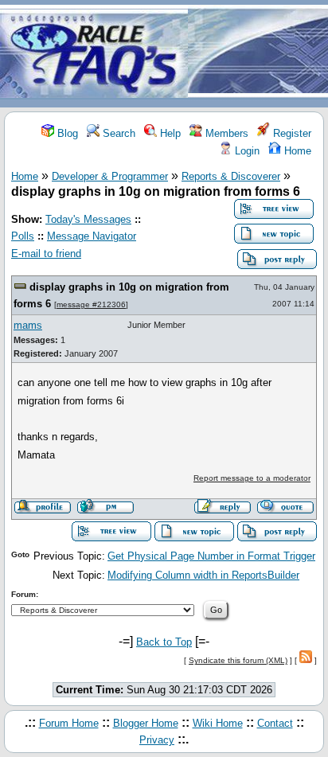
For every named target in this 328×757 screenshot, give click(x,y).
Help (169, 133)
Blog (66, 133)
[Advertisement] (258, 54)
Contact (275, 723)
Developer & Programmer (110, 176)
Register (290, 133)
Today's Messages (88, 219)
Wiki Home (218, 723)
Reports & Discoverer (231, 176)
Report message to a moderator (251, 478)
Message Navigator (91, 236)
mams (28, 325)
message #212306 (91, 304)
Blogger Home (145, 723)
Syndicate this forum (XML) (238, 660)
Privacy (156, 740)
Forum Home (69, 723)
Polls (22, 236)
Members (225, 133)
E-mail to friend (46, 253)
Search (117, 133)
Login (246, 151)
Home (296, 151)
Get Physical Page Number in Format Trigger (211, 556)
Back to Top (164, 642)
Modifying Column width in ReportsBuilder (203, 575)
